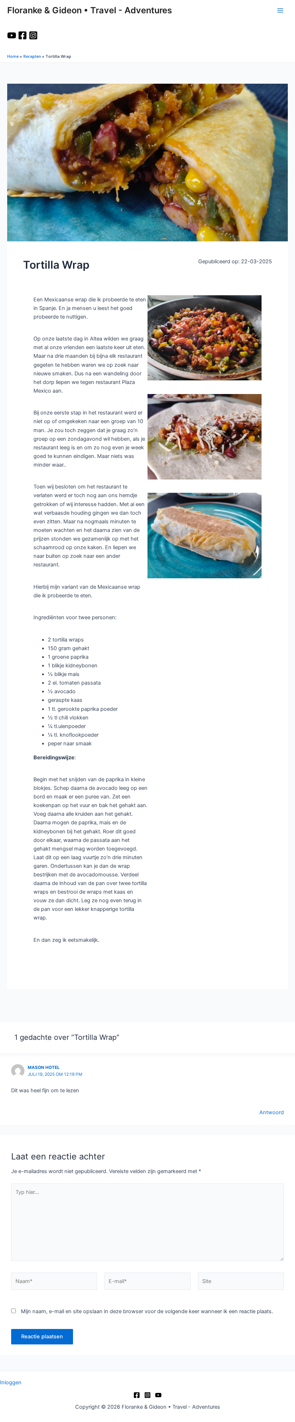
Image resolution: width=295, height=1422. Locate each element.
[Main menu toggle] (280, 10)
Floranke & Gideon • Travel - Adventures (89, 10)
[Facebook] (22, 35)
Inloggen (11, 1382)
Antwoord (271, 1112)
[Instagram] (33, 35)
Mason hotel (44, 1067)
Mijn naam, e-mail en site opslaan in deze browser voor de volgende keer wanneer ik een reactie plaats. (147, 1311)
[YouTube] (11, 35)
